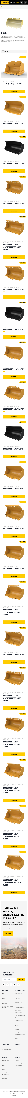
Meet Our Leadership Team (7, 1063)
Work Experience (18, 1068)
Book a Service (18, 1010)
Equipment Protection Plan (20, 1034)
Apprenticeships (18, 1065)
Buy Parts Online (18, 993)
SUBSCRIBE (21, 979)
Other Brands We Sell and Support (7, 1007)
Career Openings (18, 1063)
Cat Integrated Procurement (20, 1032)
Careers (17, 1060)
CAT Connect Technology (7, 1046)
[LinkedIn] (11, 984)
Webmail (14, 1095)
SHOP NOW (14, 91)
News (3, 1065)
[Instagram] (7, 984)
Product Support (18, 1017)
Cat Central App (18, 1012)
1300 (16, 2)
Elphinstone (4, 1003)
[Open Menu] (25, 2)
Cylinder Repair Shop (19, 1007)
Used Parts (17, 998)
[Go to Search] (21, 2)
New (3, 993)
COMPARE (23, 57)
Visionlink (4, 1052)
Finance (17, 1025)
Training (17, 1046)
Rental (3, 998)
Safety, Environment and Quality (7, 1068)
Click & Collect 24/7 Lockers (21, 1005)
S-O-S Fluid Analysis (6, 1049)
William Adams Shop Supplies (19, 1028)
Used (3, 996)
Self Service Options (19, 1020)
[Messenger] (18, 984)
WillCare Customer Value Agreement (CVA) (20, 1001)
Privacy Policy (13, 1093)
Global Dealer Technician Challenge (7, 1077)
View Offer (8, 933)
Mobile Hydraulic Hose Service (19, 1037)
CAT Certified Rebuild (19, 1023)
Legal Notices (6, 1093)
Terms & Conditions (21, 1093)
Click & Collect (18, 996)
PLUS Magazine (5, 1074)
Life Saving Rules (6, 1072)
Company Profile (5, 1060)
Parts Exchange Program (20, 1015)
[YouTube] (14, 984)
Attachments (4, 1001)
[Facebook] (3, 984)
